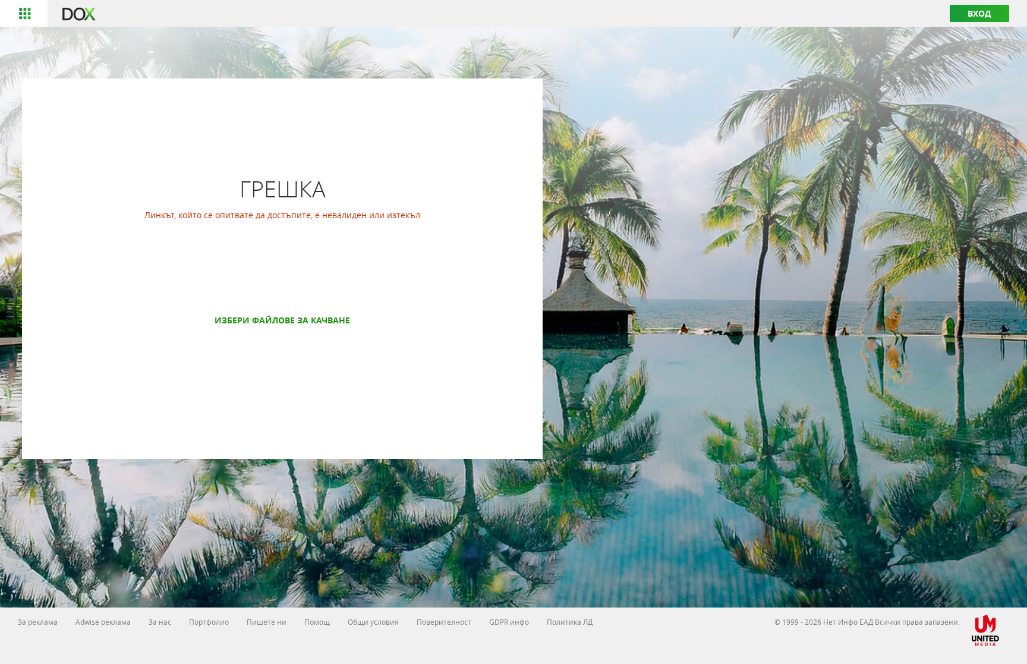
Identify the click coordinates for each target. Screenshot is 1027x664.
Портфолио (209, 622)
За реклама (38, 622)
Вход (979, 13)
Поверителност (444, 622)
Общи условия (373, 622)
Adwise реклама (103, 622)
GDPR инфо (509, 622)
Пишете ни (266, 622)
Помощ (317, 622)
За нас (160, 622)
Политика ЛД (570, 622)
